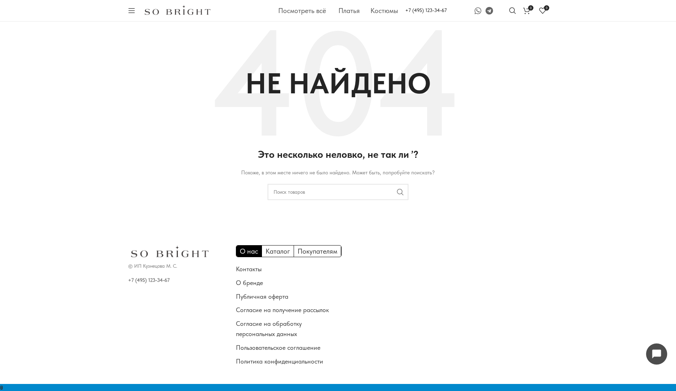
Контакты (249, 269)
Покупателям (317, 251)
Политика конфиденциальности (279, 361)
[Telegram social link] (489, 11)
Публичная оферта (262, 296)
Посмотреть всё (302, 10)
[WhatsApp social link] (477, 11)
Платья (349, 10)
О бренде (249, 282)
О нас (249, 251)
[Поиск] (513, 11)
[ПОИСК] (400, 192)
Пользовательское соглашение (278, 347)
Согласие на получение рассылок (282, 310)
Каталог (277, 251)
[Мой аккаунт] (502, 11)
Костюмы (384, 10)
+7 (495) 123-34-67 (426, 10)
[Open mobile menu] (132, 11)
